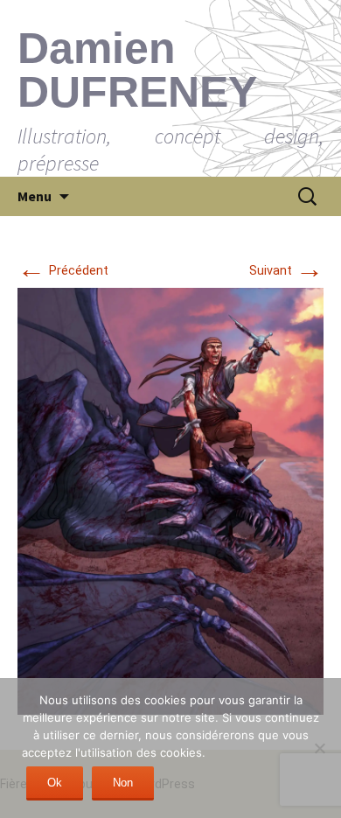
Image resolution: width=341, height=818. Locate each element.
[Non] (319, 748)
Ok (54, 782)
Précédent (62, 270)
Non (123, 782)
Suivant (286, 270)
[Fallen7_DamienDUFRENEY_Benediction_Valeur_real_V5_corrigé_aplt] (170, 500)
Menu (34, 196)
